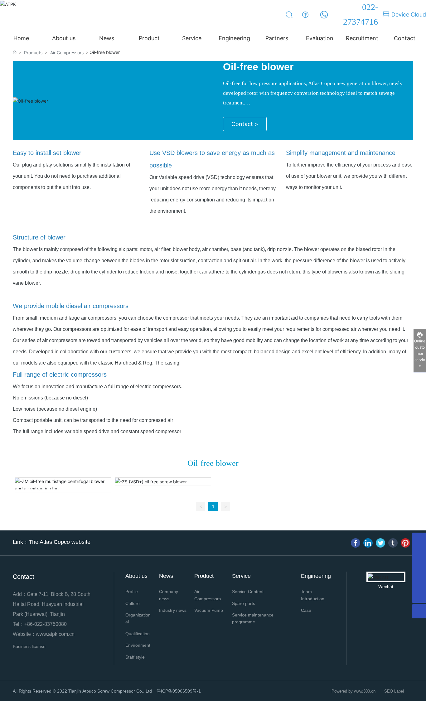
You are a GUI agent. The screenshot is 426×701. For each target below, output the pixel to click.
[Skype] (419, 554)
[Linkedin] (368, 543)
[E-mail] (419, 582)
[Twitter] (380, 543)
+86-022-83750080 (45, 624)
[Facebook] (355, 543)
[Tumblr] (393, 543)
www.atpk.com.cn (55, 634)
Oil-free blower (258, 66)
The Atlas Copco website (59, 542)
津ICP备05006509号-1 (179, 691)
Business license (29, 646)
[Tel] (419, 540)
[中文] (305, 14)
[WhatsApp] (419, 568)
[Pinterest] (405, 543)
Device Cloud (408, 14)
